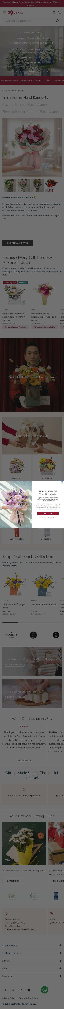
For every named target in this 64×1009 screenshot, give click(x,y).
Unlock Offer (48, 513)
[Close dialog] (62, 482)
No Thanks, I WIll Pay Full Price (48, 517)
